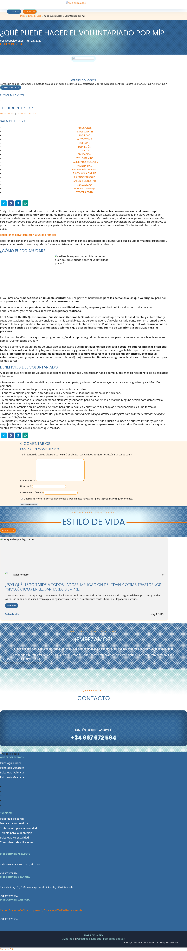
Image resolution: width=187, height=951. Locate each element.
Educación (84, 154)
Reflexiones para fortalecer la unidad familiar (28, 234)
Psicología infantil (84, 169)
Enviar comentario (29, 504)
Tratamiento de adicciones (16, 842)
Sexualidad (84, 184)
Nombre (25, 486)
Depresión (84, 146)
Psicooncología (84, 177)
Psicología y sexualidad (14, 837)
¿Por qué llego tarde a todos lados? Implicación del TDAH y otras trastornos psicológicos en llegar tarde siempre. (83, 587)
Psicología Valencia (12, 772)
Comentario (27, 480)
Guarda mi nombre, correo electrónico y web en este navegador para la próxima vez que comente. (78, 498)
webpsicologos (14, 40)
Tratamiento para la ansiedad (18, 828)
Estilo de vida (34, 15)
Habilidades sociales (84, 162)
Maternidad (84, 165)
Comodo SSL (7, 949)
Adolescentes (84, 131)
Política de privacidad (88, 938)
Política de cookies (114, 938)
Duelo (85, 150)
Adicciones (85, 127)
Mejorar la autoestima (14, 823)
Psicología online (84, 173)
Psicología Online (10, 763)
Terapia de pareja (84, 188)
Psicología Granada (12, 777)
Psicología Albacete (12, 768)
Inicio (22, 15)
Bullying (84, 143)
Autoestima (84, 139)
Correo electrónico (31, 492)
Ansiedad (84, 135)
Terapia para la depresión (16, 833)
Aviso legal (68, 938)
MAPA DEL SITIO (93, 935)
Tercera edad (84, 192)
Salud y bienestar (84, 180)
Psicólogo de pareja (12, 818)
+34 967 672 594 (9, 873)
